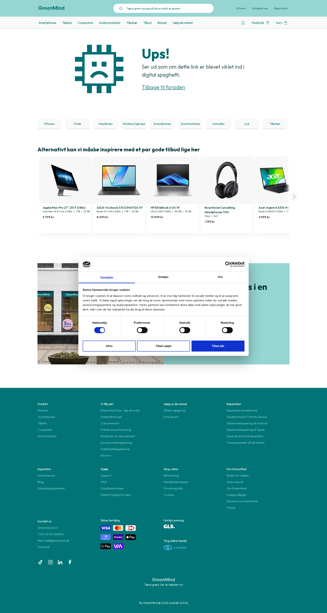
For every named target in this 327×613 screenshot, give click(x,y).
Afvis (109, 346)
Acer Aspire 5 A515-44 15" (276, 207)
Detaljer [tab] (163, 276)
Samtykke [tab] (106, 277)
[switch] (142, 330)
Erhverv (241, 8)
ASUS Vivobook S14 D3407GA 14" (120, 207)
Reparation (281, 8)
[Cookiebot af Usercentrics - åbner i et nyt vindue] (227, 264)
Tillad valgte (163, 346)
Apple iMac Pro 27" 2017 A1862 (64, 207)
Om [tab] (220, 276)
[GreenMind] (51, 8)
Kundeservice (260, 8)
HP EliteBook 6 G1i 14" (166, 207)
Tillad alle (218, 346)
